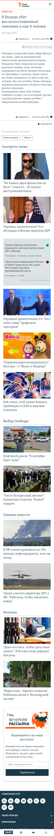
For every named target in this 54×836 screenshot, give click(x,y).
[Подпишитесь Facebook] (10, 801)
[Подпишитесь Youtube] (23, 801)
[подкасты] (21, 832)
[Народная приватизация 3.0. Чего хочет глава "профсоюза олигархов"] (27, 302)
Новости (7, 12)
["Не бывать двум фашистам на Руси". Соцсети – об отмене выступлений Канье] (27, 166)
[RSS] (42, 801)
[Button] (22, 39)
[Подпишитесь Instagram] (36, 801)
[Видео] (33, 832)
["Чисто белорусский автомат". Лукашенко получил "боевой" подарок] (27, 479)
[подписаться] (10, 807)
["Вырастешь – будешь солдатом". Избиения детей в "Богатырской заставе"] (27, 674)
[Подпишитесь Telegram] (30, 801)
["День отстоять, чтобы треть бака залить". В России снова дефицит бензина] (27, 630)
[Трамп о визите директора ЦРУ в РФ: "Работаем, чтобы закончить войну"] (27, 576)
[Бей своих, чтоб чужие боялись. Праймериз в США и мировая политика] (27, 385)
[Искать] (46, 832)
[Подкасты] (4, 807)
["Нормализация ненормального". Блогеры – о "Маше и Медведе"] (27, 345)
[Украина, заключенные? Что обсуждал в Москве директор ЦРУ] (27, 210)
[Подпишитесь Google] (4, 801)
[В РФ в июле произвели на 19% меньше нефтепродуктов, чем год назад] (27, 533)
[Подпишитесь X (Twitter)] (17, 801)
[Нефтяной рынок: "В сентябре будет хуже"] (27, 439)
